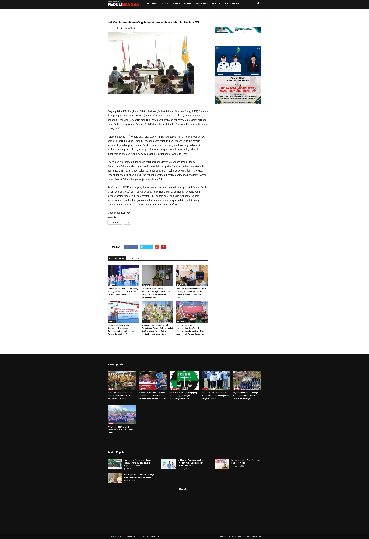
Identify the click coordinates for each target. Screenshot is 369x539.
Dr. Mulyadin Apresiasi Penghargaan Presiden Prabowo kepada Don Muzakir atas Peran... (192, 463)
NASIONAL (152, 3)
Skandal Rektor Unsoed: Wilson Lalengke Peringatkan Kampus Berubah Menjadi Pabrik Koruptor (152, 395)
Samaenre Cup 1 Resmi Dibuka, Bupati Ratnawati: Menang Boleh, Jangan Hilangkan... (215, 395)
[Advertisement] (157, 101)
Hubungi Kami (231, 3)
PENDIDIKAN (202, 3)
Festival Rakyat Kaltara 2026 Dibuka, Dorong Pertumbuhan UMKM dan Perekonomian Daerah (123, 291)
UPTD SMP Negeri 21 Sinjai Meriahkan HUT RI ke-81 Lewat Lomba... (120, 430)
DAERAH (176, 3)
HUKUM (188, 3)
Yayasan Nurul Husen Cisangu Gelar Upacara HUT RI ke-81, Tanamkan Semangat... (245, 395)
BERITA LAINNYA (117, 259)
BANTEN (237, 389)
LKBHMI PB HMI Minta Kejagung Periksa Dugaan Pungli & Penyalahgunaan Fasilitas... (183, 395)
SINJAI (110, 389)
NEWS (165, 3)
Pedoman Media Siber (252, 536)
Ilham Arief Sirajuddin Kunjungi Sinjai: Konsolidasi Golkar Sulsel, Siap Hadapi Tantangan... (121, 395)
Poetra (125, 536)
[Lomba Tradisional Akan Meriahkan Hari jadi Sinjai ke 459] (222, 464)
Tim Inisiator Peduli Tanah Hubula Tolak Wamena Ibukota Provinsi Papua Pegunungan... (137, 463)
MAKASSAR (175, 389)
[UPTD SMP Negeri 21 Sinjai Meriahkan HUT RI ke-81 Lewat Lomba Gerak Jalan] (122, 414)
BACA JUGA (133, 259)
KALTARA (111, 285)
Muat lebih (183, 489)
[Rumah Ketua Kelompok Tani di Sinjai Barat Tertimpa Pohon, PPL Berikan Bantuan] (115, 478)
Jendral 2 (118, 28)
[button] (258, 3)
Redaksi (216, 3)
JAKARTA (143, 389)
